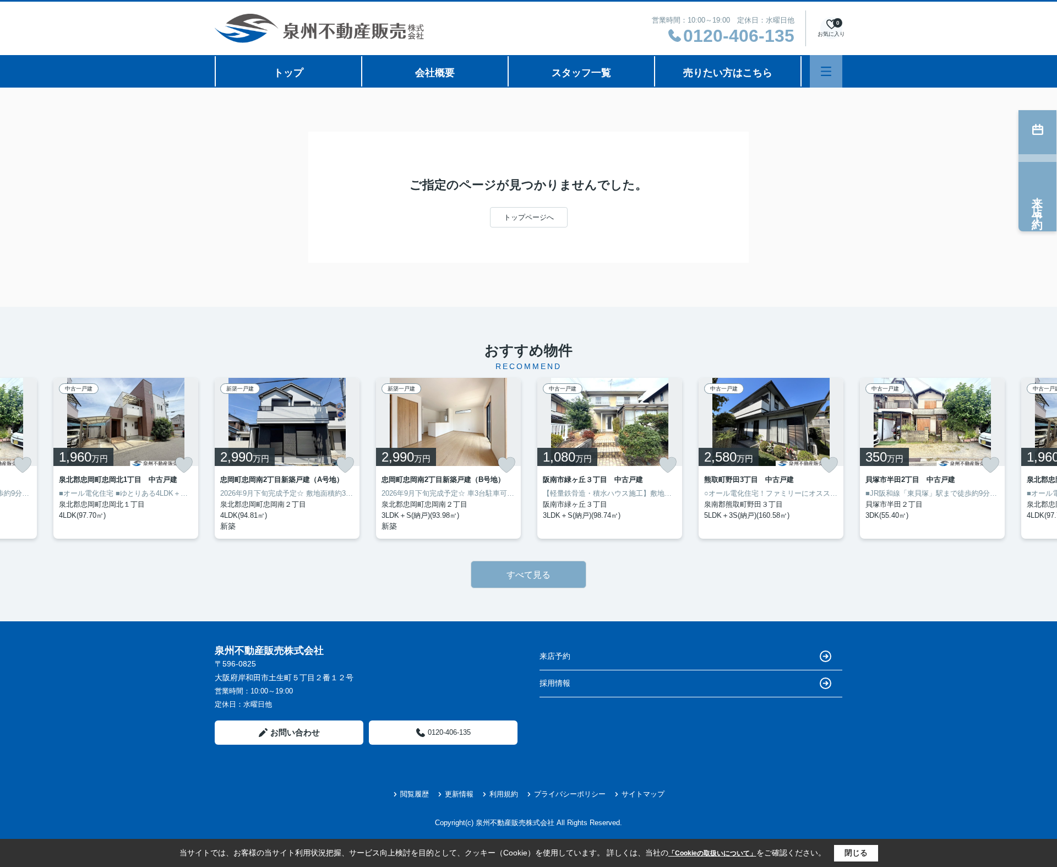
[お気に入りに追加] (22, 465)
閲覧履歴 (414, 794)
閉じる (856, 852)
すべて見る (528, 574)
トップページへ (529, 217)
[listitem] (287, 458)
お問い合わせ (295, 732)
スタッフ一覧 (581, 72)
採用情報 (555, 683)
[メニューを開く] (826, 71)
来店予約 (555, 656)
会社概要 (435, 72)
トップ (288, 72)
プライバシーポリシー (570, 794)
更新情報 (459, 794)
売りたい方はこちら (727, 72)
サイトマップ (643, 794)
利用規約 (503, 794)
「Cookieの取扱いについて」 (712, 853)
